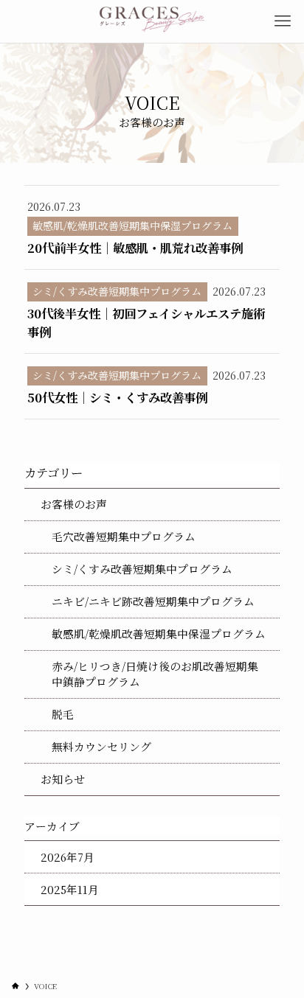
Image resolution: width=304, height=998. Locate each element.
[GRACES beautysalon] (152, 21)
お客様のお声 (74, 504)
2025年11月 (70, 889)
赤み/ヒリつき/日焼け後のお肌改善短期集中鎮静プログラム (155, 673)
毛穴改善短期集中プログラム (124, 536)
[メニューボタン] (282, 21)
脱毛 (63, 714)
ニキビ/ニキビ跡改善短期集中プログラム (153, 601)
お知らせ (63, 778)
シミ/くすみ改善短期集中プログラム (142, 568)
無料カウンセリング (101, 746)
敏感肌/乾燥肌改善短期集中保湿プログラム (159, 633)
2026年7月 (67, 857)
